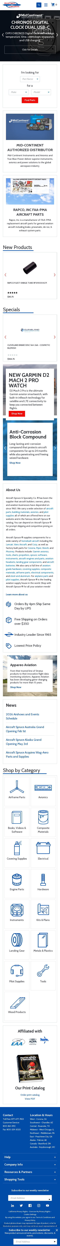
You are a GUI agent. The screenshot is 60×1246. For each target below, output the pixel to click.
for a (30, 85)
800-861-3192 (9, 1126)
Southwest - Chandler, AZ (41, 1122)
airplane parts (41, 576)
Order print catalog (30, 1094)
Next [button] (54, 275)
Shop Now (16, 413)
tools (8, 555)
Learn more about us (17, 594)
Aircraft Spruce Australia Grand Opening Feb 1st (25, 729)
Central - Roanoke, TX (40, 1126)
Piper (38, 548)
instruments (12, 558)
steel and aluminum (20, 576)
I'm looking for (30, 72)
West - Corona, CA (38, 1119)
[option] (30, 275)
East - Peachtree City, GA (41, 1136)
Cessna (31, 548)
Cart (56, 4)
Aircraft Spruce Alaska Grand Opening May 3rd (23, 742)
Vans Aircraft (20, 544)
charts (15, 555)
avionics (34, 512)
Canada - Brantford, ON (40, 1143)
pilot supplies (12, 579)
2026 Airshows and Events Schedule (22, 716)
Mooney (10, 551)
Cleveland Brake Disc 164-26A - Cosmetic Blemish (28, 346)
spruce (33, 555)
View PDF (30, 1098)
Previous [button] (5, 275)
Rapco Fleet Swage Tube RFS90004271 (27, 283)
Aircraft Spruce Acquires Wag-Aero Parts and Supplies (27, 754)
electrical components (42, 572)
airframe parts (23, 572)
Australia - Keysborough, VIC (42, 1147)
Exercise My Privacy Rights (39, 1211)
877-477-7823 (17, 1119)
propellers (24, 555)
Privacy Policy (30, 1220)
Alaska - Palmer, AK (38, 1140)
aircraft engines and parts (31, 558)
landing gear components (29, 562)
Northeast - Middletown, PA (42, 1133)
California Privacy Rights (18, 1211)
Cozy (34, 544)
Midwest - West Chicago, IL (42, 1129)
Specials (11, 309)
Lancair (9, 544)
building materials (21, 512)
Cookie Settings (30, 1214)
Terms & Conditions (43, 1217)
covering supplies (31, 569)
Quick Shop (29, 294)
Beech (45, 548)
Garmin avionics (40, 551)
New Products (17, 247)
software (42, 555)
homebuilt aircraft (30, 541)
